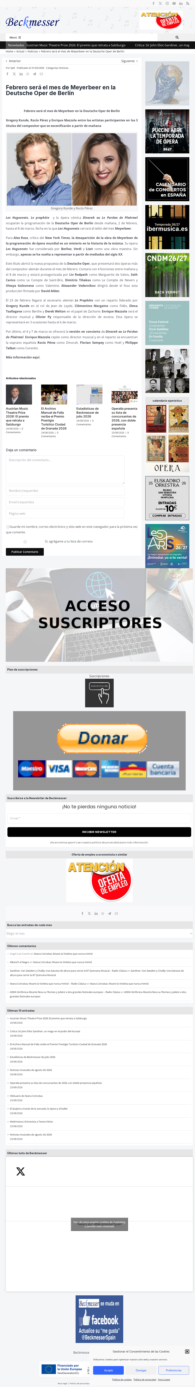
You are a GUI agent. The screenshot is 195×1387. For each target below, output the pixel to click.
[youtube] (174, 3)
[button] (187, 1351)
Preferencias (174, 1370)
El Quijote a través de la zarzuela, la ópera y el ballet (39, 1108)
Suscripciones (99, 676)
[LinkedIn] (96, 913)
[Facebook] (82, 913)
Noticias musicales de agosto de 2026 (31, 1070)
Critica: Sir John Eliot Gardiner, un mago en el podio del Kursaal (142, 45)
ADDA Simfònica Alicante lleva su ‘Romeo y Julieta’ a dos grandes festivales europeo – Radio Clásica (65, 992)
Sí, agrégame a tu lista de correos (68, 541)
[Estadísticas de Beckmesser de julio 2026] (89, 387)
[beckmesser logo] (33, 14)
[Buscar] (177, 37)
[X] (89, 913)
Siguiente (128, 61)
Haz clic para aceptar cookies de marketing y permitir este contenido (99, 1224)
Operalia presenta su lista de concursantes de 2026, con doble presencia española (56, 1083)
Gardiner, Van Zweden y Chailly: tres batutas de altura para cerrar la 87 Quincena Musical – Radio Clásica (68, 970)
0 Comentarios (14, 430)
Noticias (63, 68)
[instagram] (167, 3)
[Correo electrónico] (116, 913)
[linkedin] (180, 3)
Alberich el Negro (19, 962)
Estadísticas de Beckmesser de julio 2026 (32, 1057)
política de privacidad (105, 842)
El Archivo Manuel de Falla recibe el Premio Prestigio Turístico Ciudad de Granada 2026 (58, 1044)
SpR (12, 68)
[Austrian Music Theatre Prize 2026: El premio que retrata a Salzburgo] (19, 387)
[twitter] (160, 3)
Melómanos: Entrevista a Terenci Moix (31, 1121)
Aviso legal (62, 1383)
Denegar (141, 1370)
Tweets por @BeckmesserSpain (99, 1224)
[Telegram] (109, 913)
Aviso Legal (164, 1379)
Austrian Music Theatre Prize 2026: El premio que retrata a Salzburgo (48, 1018)
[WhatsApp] (103, 913)
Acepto (108, 1370)
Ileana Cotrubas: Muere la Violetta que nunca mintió (63, 953)
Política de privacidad (145, 1379)
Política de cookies (122, 1379)
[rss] (187, 3)
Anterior (15, 61)
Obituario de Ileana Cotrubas (26, 1096)
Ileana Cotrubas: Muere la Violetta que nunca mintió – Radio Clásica (48, 983)
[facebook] (153, 3)
